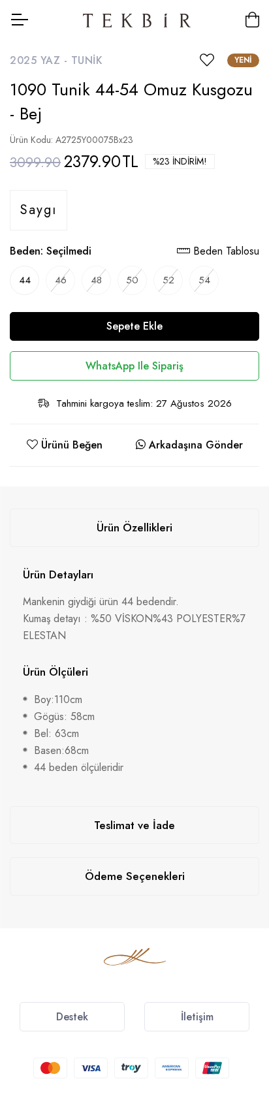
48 (96, 280)
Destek (72, 1016)
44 (25, 280)
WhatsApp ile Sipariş (134, 365)
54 (204, 280)
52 (168, 280)
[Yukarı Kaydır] (236, 988)
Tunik (87, 60)
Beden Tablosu (224, 251)
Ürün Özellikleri (134, 527)
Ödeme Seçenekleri (135, 876)
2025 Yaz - (40, 60)
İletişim (197, 1016)
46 (61, 280)
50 (132, 280)
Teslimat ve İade (134, 825)
